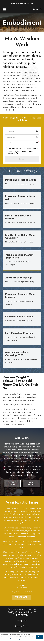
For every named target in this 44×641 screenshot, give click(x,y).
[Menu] (4, 9)
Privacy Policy (22, 621)
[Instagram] (33, 9)
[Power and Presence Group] (22, 182)
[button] (12, 592)
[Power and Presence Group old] (22, 200)
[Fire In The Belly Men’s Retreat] (22, 219)
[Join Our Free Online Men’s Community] (22, 238)
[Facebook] (40, 9)
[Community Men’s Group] (22, 319)
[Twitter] (37, 9)
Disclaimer (22, 632)
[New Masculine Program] (22, 336)
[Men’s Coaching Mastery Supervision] (22, 260)
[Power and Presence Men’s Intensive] (22, 299)
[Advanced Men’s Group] (22, 280)
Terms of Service (22, 626)
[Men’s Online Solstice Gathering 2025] (22, 358)
